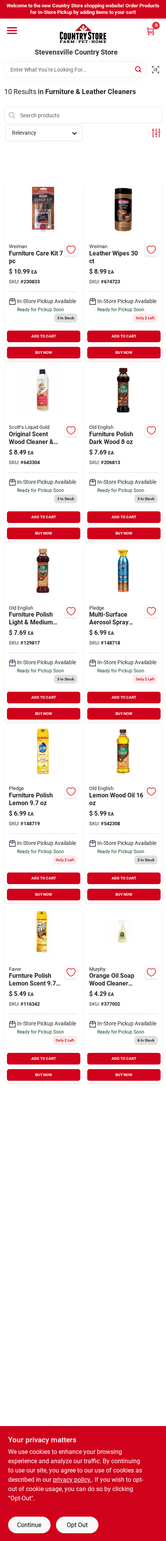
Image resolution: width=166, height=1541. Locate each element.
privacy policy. (72, 1479)
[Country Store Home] (83, 33)
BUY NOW (43, 352)
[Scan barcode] (155, 69)
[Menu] (12, 31)
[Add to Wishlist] (71, 249)
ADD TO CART (43, 336)
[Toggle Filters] (156, 133)
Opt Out (77, 1525)
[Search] (138, 69)
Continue (29, 1525)
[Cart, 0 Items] (150, 31)
